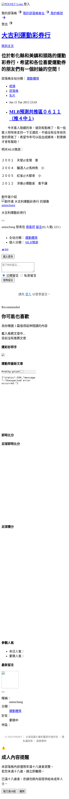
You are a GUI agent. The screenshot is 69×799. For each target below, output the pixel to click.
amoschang (8, 205)
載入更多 (8, 256)
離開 (22, 791)
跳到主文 (8, 46)
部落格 (13, 91)
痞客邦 (30, 227)
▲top (5, 249)
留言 (39, 227)
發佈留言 (8, 280)
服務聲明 (41, 740)
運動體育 (33, 78)
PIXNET (17, 736)
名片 (12, 95)
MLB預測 (31, 242)
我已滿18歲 (9, 791)
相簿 (12, 86)
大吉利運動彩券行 (26, 35)
